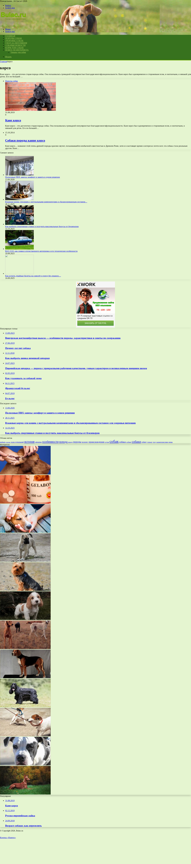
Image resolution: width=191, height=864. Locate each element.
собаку (144, 442)
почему (85, 442)
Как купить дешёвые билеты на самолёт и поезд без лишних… (33, 276)
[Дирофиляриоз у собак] (25, 532)
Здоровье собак (14, 40)
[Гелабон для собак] (25, 503)
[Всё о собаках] (15, 25)
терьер (149, 442)
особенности (50, 441)
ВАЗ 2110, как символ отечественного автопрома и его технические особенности (41, 251)
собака (122, 442)
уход (154, 442)
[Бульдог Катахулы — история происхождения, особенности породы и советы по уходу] (25, 765)
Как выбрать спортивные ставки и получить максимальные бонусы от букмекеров (42, 226)
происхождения (96, 442)
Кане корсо (13, 120)
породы (77, 441)
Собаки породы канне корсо (25, 140)
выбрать (2, 442)
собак (114, 441)
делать (13, 442)
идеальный (19, 442)
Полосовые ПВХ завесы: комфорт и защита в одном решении (32, 177)
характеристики (162, 442)
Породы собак (13, 38)
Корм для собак (14, 47)
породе (70, 442)
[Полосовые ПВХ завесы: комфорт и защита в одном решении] (19, 175)
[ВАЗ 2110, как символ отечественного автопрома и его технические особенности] (19, 249)
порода (63, 441)
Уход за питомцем (16, 43)
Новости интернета (17, 50)
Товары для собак (18, 52)
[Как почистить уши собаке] (25, 474)
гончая (8, 442)
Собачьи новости (15, 45)
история (29, 441)
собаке (128, 442)
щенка (171, 442)
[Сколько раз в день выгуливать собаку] (25, 736)
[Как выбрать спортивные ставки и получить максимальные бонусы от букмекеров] (19, 224)
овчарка (38, 442)
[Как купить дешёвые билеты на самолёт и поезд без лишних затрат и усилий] (19, 273)
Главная (3, 61)
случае (107, 442)
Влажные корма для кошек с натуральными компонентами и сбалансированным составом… (46, 202)
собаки (136, 441)
